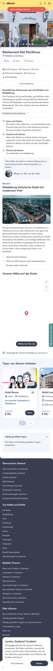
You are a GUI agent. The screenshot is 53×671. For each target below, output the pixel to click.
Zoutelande (7, 527)
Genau (39, 663)
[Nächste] (49, 30)
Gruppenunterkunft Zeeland (15, 498)
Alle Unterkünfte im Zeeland (15, 469)
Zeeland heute (9, 581)
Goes (4, 548)
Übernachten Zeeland (13, 463)
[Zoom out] (46, 290)
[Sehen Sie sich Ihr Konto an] (45, 3)
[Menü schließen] (4, 3)
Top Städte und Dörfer (14, 504)
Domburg (6, 523)
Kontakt (6, 635)
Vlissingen (7, 539)
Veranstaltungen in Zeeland (15, 585)
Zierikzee (6, 510)
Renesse (6, 535)
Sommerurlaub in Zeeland (14, 598)
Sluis (4, 518)
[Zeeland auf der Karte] (49, 3)
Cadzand (6, 544)
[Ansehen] (20, 44)
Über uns (6, 630)
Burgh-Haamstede (10, 552)
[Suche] (41, 3)
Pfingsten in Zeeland (11, 593)
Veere (5, 531)
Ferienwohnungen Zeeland (14, 494)
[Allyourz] (10, 3)
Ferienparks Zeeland (11, 490)
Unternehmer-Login (11, 626)
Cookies (12, 645)
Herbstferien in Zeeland (13, 602)
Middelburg (7, 514)
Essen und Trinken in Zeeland (15, 568)
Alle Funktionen (27, 83)
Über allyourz (9, 608)
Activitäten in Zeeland (12, 572)
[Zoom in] (46, 286)
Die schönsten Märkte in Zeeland (17, 589)
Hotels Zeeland (9, 477)
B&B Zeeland (8, 481)
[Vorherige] (4, 30)
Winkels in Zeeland (11, 577)
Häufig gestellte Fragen (16, 437)
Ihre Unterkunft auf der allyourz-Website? (21, 614)
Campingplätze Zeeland (13, 473)
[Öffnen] (46, 282)
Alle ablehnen (17, 663)
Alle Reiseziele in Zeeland (14, 556)
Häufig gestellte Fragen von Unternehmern (21, 622)
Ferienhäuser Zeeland (12, 485)
